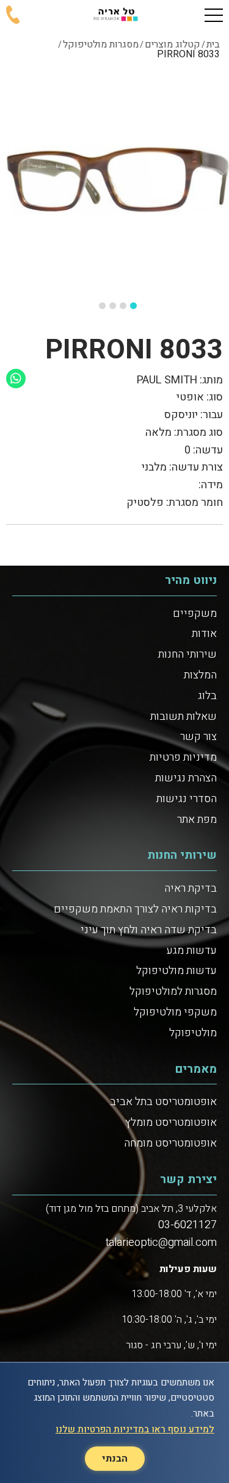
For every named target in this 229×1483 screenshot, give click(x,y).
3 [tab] (112, 305)
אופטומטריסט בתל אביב (163, 1102)
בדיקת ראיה (190, 888)
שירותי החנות (187, 654)
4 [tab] (102, 305)
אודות (204, 633)
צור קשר (198, 736)
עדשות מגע (192, 950)
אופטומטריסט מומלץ (171, 1122)
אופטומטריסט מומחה (170, 1143)
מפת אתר (197, 819)
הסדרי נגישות (186, 799)
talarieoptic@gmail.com (161, 1242)
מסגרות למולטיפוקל (173, 991)
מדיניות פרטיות (183, 757)
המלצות (200, 675)
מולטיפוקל (193, 1033)
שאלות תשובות (183, 716)
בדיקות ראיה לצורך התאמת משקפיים (135, 909)
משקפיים (195, 613)
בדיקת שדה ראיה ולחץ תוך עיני (149, 930)
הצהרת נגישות (186, 778)
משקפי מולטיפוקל (175, 1012)
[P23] (117, 179)
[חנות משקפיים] (114, 15)
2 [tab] (123, 305)
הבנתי (115, 1458)
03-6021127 (187, 1225)
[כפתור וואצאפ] (16, 378)
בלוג (207, 696)
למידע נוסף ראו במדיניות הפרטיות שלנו (135, 1429)
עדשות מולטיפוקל (176, 970)
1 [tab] (133, 305)
